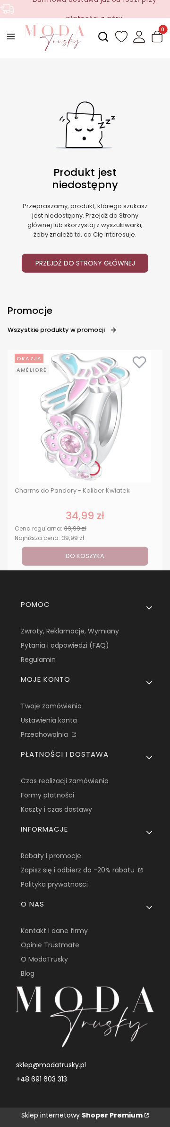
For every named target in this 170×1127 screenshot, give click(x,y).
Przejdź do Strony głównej (85, 263)
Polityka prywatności (54, 884)
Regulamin (38, 659)
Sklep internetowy (82, 1115)
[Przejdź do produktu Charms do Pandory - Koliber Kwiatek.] (85, 416)
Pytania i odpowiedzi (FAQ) (65, 645)
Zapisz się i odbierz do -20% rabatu (78, 870)
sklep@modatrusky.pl (51, 1065)
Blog (27, 973)
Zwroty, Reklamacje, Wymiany (70, 631)
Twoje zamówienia (51, 706)
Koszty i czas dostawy (56, 809)
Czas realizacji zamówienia (65, 781)
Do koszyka (85, 555)
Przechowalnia (45, 734)
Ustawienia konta (49, 720)
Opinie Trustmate (50, 945)
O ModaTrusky (44, 959)
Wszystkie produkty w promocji (56, 329)
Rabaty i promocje (51, 856)
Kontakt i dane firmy (54, 930)
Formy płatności (47, 795)
